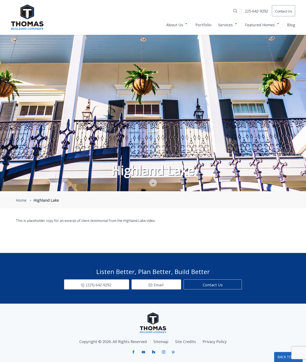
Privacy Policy (215, 341)
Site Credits (185, 341)
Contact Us (283, 11)
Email (158, 284)
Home (21, 200)
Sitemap (160, 341)
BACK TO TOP (288, 357)
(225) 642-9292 (98, 284)
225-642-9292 (256, 11)
